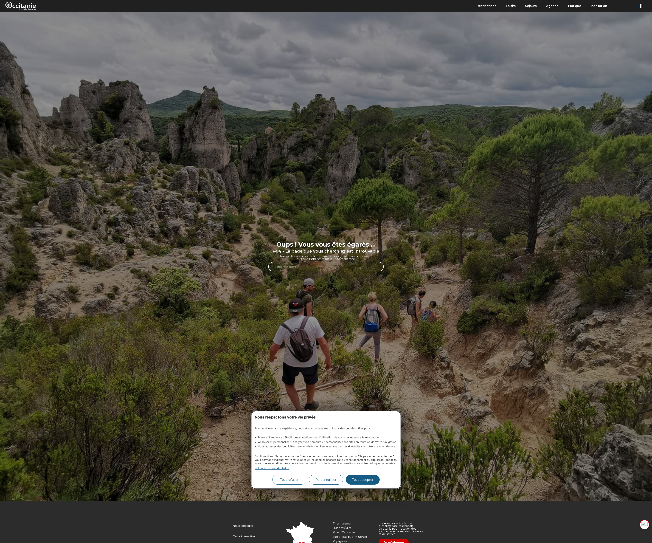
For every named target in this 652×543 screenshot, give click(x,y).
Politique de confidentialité (272, 468)
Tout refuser (289, 480)
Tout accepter (362, 480)
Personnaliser (326, 480)
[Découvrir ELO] (644, 524)
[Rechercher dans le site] (618, 6)
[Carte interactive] (625, 6)
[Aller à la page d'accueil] (20, 6)
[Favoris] (632, 6)
